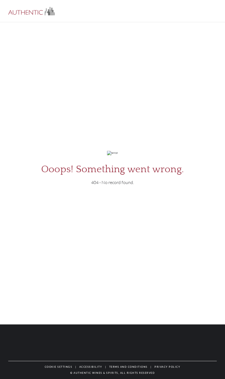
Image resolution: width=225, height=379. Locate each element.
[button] (31, 11)
